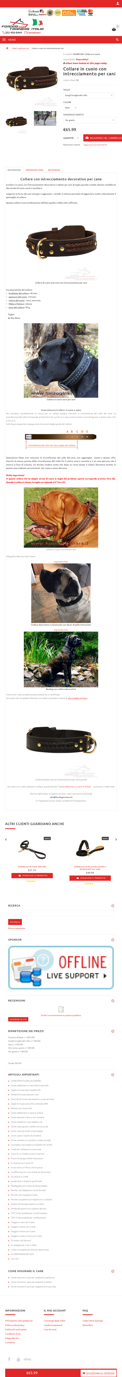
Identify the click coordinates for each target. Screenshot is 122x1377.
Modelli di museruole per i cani (25, 1094)
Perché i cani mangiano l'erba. (24, 1194)
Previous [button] (8, 122)
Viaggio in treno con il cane (23, 1231)
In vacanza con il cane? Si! (22, 1162)
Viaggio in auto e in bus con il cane (26, 1235)
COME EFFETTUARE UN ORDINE (26, 1080)
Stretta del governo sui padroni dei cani (28, 1208)
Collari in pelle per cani (20, 48)
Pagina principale (7, 48)
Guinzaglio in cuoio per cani (32, 866)
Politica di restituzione (16, 1329)
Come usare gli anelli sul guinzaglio (27, 1130)
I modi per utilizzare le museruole (26, 1149)
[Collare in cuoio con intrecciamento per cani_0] (17, 122)
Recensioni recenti (71, 144)
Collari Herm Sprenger (93, 1320)
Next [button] (56, 122)
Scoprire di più (18, 1019)
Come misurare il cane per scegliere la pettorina (32, 1277)
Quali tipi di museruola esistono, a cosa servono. (32, 1099)
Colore (67, 102)
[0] (114, 30)
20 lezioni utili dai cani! (21, 1240)
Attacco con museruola (21, 1108)
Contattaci (34, 32)
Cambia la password (53, 1325)
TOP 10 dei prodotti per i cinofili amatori (29, 1213)
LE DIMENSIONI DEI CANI (22, 1254)
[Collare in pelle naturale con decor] (61, 592)
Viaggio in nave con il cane (23, 1222)
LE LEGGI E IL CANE (19, 1176)
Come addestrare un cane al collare (27, 1112)
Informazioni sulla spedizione (19, 1320)
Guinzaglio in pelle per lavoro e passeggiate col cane (90, 867)
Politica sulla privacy (14, 1325)
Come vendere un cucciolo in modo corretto (31, 1140)
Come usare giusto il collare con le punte (29, 1126)
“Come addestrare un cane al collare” (75, 786)
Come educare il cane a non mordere (27, 1117)
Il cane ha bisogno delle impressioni (27, 1158)
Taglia (66, 89)
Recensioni (54, 170)
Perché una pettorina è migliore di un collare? (31, 1199)
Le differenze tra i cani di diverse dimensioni (31, 1171)
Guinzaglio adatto (73, 114)
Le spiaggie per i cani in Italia (23, 1244)
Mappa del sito (12, 1338)
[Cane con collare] (61, 659)
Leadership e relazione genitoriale (26, 1181)
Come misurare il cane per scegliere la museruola (33, 1286)
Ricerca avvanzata (16, 928)
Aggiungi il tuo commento (95, 144)
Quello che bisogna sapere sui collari (27, 1203)
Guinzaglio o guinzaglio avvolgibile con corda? (31, 1144)
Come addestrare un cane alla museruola (29, 1085)
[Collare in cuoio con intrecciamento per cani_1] (46, 118)
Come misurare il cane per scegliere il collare (31, 1281)
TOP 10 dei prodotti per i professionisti (28, 1217)
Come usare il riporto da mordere (26, 1135)
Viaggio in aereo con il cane (23, 1226)
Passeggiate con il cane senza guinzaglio (29, 1185)
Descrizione (14, 170)
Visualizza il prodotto (34, 875)
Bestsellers (88, 1325)
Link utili (14, 1258)
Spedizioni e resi (34, 170)
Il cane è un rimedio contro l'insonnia (27, 1153)
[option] (17, 122)
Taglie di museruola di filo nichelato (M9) (29, 1103)
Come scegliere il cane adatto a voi (26, 1121)
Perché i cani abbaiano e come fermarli (28, 1190)
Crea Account (50, 1329)
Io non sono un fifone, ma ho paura (27, 1167)
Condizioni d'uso (13, 1333)
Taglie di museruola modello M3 (25, 1089)
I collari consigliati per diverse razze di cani (30, 1249)
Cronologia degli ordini (54, 1320)
